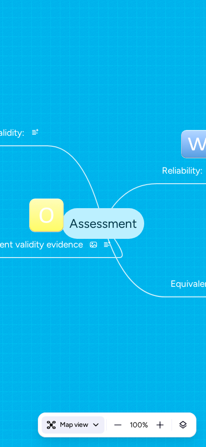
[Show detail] (183, 425)
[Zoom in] (160, 425)
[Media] (93, 244)
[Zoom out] (117, 425)
